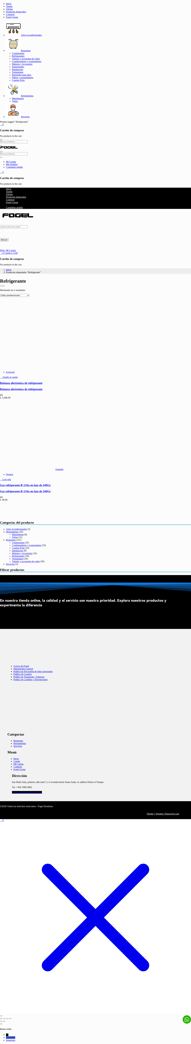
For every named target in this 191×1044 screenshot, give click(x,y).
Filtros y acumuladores (22, 77)
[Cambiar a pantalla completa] (4, 1018)
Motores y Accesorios (22, 64)
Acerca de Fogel (21, 666)
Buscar (4, 240)
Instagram (10, 1040)
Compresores (18, 53)
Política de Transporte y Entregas (28, 677)
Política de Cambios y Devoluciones (30, 679)
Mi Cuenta (11, 161)
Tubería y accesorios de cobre (26, 58)
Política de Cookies (22, 674)
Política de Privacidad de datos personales (33, 671)
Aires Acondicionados (31, 35)
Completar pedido (14, 167)
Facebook (10, 1037)
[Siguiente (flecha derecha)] (4, 1021)
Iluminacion (17, 69)
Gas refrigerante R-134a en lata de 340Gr (25, 485)
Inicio (8, 3)
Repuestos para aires (21, 75)
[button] (2, 124)
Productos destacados (16, 11)
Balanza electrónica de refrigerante (21, 383)
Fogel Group (12, 17)
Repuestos (26, 50)
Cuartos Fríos (18, 80)
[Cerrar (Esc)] (10, 1018)
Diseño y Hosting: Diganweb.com (163, 814)
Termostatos (17, 72)
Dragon (9, 474)
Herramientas (27, 96)
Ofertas (9, 9)
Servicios (25, 116)
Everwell (10, 372)
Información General (23, 668)
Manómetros (18, 98)
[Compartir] (7, 1018)
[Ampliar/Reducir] (1, 1018)
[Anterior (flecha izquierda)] (1, 1021)
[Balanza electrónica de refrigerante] (27, 367)
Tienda (9, 6)
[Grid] (1, 285)
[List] (3, 285)
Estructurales (18, 66)
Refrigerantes (18, 56)
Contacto (10, 14)
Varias (15, 101)
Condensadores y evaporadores (26, 61)
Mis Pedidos (12, 164)
